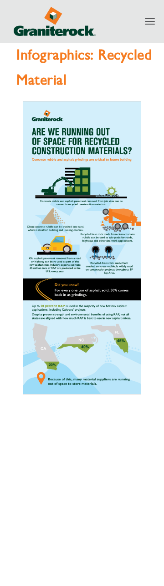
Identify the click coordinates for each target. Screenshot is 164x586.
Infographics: (57, 54)
